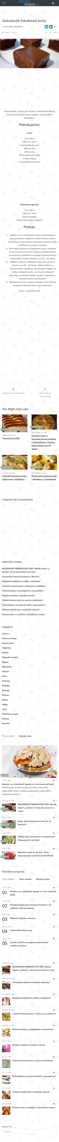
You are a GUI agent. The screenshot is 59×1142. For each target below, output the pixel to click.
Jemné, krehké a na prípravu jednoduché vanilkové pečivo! (25, 944)
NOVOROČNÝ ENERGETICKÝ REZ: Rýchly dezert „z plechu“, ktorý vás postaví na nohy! (37, 807)
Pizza (4, 676)
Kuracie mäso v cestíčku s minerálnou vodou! (23, 614)
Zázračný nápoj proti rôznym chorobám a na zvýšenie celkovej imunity (26, 906)
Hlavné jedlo (8, 643)
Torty (4, 709)
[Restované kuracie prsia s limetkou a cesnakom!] (44, 462)
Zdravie (5, 719)
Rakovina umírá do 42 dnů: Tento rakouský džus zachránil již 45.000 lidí (35, 854)
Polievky (6, 681)
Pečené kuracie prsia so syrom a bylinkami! (22, 600)
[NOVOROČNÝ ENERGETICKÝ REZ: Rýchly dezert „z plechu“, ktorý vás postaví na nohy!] (9, 807)
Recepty (18, 27)
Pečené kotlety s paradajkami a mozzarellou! (23, 591)
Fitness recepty (9, 638)
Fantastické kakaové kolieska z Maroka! (20, 577)
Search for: (7, 1127)
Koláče (9, 27)
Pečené (5, 671)
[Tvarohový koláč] (14, 423)
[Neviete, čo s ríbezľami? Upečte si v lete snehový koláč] (29, 761)
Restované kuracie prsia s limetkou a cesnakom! (44, 478)
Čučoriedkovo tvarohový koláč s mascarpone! (23, 605)
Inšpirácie (6, 648)
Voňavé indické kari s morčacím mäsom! (21, 610)
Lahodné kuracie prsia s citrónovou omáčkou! (14, 478)
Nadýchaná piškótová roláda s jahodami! (21, 581)
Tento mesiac (25, 879)
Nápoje (5, 662)
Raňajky (6, 686)
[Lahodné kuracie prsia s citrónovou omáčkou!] (14, 462)
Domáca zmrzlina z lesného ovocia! (18, 595)
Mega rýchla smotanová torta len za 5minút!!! (34, 823)
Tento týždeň (8, 879)
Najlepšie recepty (10, 657)
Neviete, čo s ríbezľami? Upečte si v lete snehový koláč (28, 784)
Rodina (5, 695)
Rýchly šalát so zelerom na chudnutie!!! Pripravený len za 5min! (36, 838)
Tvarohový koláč (10, 438)
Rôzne (5, 700)
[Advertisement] (29, 89)
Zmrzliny (6, 723)
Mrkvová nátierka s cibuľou (19, 918)
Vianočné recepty (10, 714)
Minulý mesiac (43, 879)
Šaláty (5, 704)
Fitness (5, 634)
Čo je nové (8, 736)
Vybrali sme (25, 736)
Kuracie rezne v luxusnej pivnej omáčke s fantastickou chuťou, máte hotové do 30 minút (44, 442)
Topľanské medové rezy (17, 930)
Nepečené (6, 667)
